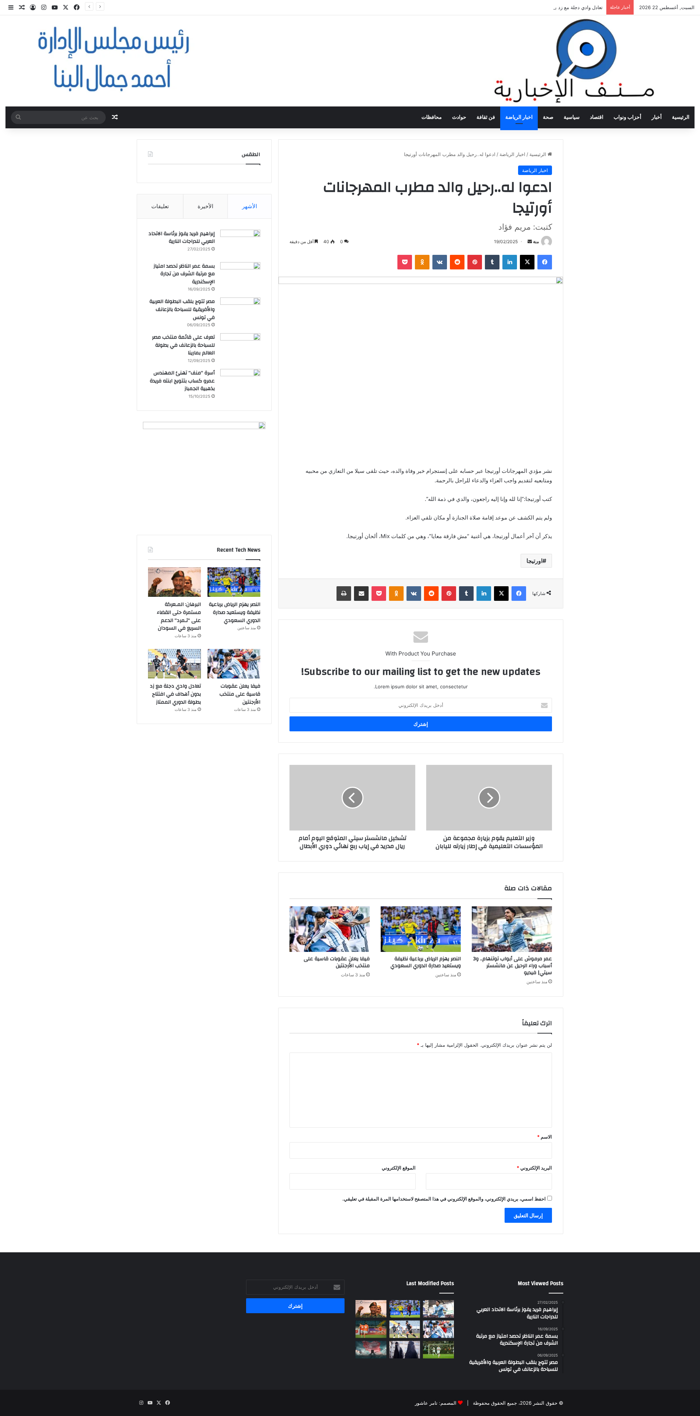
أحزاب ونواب (627, 117)
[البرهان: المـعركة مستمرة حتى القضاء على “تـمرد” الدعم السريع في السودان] (174, 582)
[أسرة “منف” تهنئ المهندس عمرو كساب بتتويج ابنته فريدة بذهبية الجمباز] (240, 382)
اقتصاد (596, 117)
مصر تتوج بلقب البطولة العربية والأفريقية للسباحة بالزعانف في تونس (182, 309)
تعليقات (160, 206)
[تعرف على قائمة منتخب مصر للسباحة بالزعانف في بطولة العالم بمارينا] (240, 347)
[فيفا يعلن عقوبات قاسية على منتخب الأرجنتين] (329, 929)
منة (536, 241)
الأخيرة (205, 206)
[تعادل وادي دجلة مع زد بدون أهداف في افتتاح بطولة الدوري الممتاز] (174, 664)
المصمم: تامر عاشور (435, 1403)
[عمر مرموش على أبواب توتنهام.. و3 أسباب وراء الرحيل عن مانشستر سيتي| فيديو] (512, 929)
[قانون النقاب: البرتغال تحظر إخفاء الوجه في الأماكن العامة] (404, 1349)
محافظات (431, 117)
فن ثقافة (486, 117)
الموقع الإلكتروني (399, 1168)
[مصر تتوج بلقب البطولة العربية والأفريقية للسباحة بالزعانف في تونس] (240, 311)
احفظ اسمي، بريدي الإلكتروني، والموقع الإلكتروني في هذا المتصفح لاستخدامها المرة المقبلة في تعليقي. (444, 1199)
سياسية (572, 117)
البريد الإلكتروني (534, 1168)
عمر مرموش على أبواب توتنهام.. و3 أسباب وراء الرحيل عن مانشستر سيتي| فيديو (512, 965)
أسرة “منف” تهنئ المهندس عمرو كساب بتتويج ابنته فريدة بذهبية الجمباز (182, 380)
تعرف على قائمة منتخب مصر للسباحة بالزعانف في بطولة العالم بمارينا (183, 345)
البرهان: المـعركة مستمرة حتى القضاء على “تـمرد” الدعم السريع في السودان (179, 616)
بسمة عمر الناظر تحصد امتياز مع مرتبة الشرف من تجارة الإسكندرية (184, 274)
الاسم (544, 1137)
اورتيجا (534, 560)
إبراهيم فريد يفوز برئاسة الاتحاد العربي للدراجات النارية (181, 237)
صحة (548, 117)
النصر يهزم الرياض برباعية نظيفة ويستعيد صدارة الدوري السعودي (425, 962)
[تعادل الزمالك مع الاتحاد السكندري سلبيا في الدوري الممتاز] (438, 1349)
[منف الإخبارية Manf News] (350, 60)
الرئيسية (680, 117)
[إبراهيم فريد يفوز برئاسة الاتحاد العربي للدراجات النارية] (240, 243)
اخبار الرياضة (519, 117)
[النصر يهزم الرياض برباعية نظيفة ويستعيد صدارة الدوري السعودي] (421, 929)
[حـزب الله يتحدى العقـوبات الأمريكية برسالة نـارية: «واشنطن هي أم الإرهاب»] (370, 1349)
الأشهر (249, 206)
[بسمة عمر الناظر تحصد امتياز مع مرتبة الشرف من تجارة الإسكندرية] (240, 275)
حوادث (459, 117)
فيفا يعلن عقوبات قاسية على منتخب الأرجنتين (337, 962)
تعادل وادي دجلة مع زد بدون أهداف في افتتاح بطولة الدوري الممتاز (536, 7)
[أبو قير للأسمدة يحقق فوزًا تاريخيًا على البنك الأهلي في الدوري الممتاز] (370, 1329)
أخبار (657, 117)
